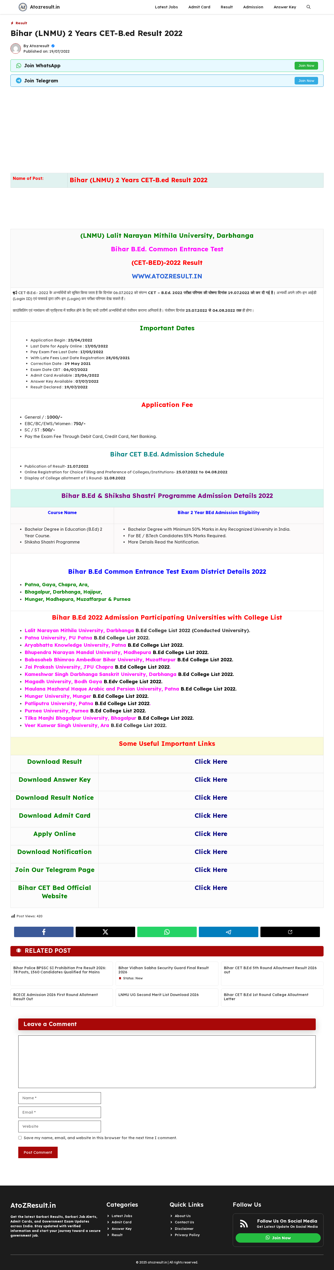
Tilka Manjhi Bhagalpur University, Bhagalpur (80, 718)
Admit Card (199, 6)
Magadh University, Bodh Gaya (63, 681)
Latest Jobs (166, 6)
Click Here (211, 761)
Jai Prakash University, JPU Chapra (69, 667)
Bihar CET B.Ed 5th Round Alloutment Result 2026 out (270, 970)
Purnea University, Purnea (56, 710)
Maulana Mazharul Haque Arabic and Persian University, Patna (102, 689)
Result (227, 6)
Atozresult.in (45, 7)
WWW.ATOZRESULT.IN (167, 276)
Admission (253, 6)
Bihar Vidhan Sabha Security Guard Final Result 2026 (163, 970)
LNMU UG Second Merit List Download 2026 (158, 994)
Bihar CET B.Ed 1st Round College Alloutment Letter (266, 997)
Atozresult (39, 46)
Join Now (306, 65)
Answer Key (285, 6)
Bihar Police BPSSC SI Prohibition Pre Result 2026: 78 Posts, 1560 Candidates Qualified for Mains (59, 970)
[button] (308, 7)
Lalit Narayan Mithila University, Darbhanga (79, 630)
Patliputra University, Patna (59, 703)
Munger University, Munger (58, 696)
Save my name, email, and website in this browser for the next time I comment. (100, 1137)
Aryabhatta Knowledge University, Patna (75, 645)
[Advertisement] (167, 128)
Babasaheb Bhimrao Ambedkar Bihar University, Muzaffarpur (100, 659)
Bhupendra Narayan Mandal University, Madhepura (88, 652)
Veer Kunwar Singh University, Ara (67, 725)
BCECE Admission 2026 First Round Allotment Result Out (55, 997)
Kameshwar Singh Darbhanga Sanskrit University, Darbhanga (100, 674)
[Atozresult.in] (22, 7)
